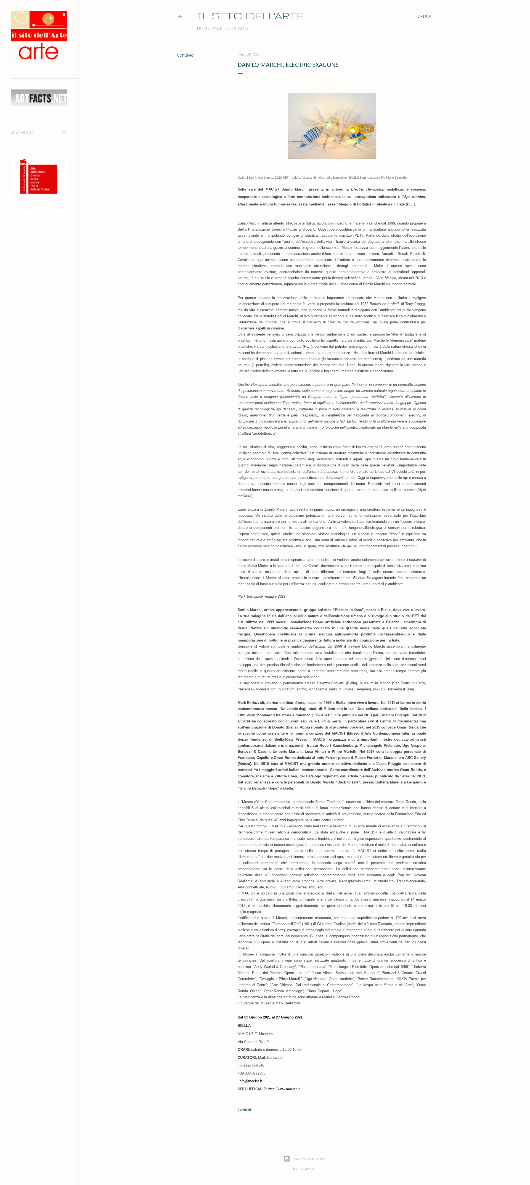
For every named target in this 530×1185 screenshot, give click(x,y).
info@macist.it (250, 1081)
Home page (209, 28)
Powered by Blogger (308, 1159)
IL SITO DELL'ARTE (250, 15)
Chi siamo (237, 28)
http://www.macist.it (284, 1089)
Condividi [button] (185, 55)
